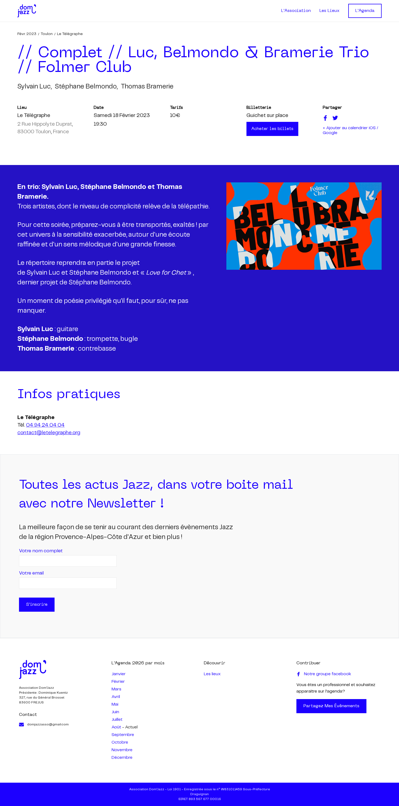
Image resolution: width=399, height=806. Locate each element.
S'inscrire (36, 604)
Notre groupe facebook (327, 674)
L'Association (296, 11)
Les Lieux (329, 11)
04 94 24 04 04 (45, 425)
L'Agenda (365, 11)
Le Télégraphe (70, 34)
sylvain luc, (34, 87)
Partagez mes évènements (331, 706)
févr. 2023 (26, 34)
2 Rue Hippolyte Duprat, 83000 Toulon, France (45, 128)
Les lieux (212, 674)
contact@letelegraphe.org (48, 432)
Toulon (47, 34)
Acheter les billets (272, 129)
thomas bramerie (147, 87)
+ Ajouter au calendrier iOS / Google (350, 130)
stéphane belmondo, (86, 87)
